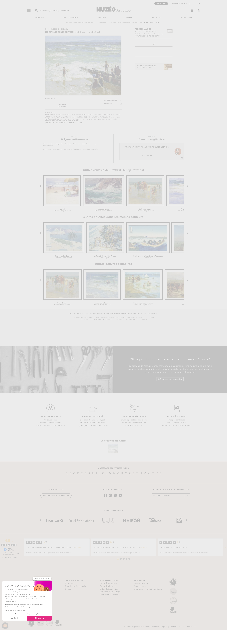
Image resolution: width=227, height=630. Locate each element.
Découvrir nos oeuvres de (147, 151)
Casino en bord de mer (63, 257)
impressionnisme (48, 146)
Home (68, 22)
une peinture (59, 144)
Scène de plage (145, 210)
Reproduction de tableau (83, 22)
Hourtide (62, 210)
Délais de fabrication (109, 589)
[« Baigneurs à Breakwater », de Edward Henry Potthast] (113, 448)
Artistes (156, 17)
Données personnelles (188, 626)
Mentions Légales (159, 626)
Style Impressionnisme (106, 22)
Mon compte (140, 586)
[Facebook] (106, 497)
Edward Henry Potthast (127, 22)
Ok (187, 496)
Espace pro (161, 3)
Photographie (70, 17)
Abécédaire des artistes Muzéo (113, 468)
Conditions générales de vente (137, 626)
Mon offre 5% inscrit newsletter (148, 589)
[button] (5, 625)
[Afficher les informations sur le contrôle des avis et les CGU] (18, 553)
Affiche (102, 17)
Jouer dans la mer (102, 303)
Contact (173, 626)
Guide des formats (108, 586)
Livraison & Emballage (110, 591)
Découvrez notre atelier (170, 379)
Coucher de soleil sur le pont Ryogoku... (148, 257)
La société (69, 583)
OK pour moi (39, 618)
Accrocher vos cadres (109, 594)
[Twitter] (120, 497)
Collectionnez (110, 100)
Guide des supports (108, 583)
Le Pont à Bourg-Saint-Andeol (105, 257)
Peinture (39, 17)
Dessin (129, 17)
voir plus (78, 547)
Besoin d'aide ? (179, 3)
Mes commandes (141, 583)
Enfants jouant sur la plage (143, 303)
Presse (68, 589)
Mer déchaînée (103, 210)
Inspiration (186, 17)
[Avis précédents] (22, 547)
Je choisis (14, 618)
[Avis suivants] (225, 547)
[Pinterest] (116, 497)
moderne (78, 144)
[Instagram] (111, 497)
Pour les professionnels (75, 586)
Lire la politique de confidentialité (15, 610)
